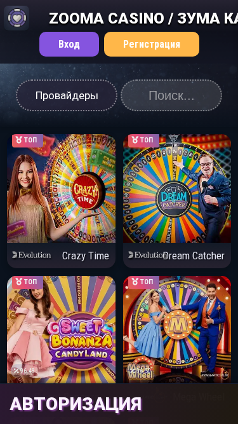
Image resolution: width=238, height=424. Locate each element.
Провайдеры (67, 95)
